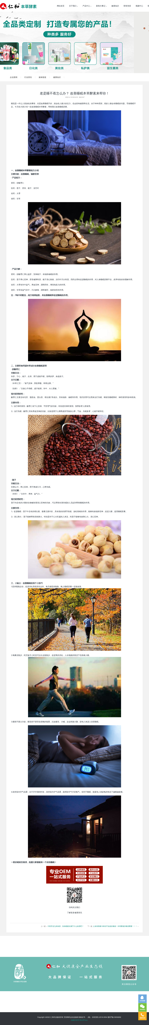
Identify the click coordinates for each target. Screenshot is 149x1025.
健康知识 (115, 5)
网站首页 (60, 5)
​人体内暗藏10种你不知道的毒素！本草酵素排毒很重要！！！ (115, 926)
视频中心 (139, 5)
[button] (11, 42)
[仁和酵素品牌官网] (18, 5)
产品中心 (86, 5)
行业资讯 (28, 77)
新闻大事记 (101, 5)
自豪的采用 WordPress (79, 1020)
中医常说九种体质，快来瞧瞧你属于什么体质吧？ (65, 926)
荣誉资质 (127, 5)
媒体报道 (42, 77)
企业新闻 (13, 77)
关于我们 (73, 5)
